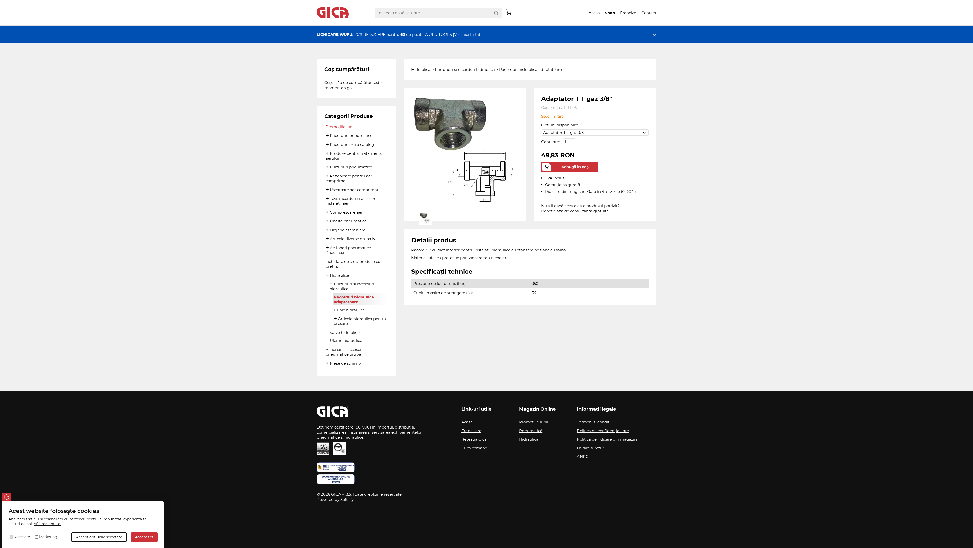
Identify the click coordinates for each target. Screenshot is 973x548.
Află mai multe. (47, 524)
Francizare (471, 430)
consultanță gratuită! (590, 211)
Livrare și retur (590, 448)
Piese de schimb (345, 363)
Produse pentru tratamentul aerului (355, 156)
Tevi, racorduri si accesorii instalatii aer (351, 201)
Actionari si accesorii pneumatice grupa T (345, 352)
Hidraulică (528, 439)
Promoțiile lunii (340, 126)
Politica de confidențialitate (603, 430)
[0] (425, 218)
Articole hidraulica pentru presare (360, 321)
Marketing (48, 537)
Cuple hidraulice (349, 309)
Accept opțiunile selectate (99, 537)
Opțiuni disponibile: (559, 125)
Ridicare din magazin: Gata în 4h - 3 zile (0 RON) (590, 191)
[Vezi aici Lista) (466, 34)
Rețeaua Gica (474, 439)
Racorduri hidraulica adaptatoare (354, 299)
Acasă (594, 12)
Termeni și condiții (594, 422)
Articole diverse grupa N (352, 238)
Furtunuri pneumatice (351, 167)
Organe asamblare (347, 230)
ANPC (582, 456)
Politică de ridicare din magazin (607, 439)
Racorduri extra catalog (352, 144)
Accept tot (144, 537)
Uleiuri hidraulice (346, 340)
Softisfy (347, 499)
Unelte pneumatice (348, 221)
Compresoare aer (346, 212)
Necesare (22, 537)
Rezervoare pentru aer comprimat (349, 178)
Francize (628, 12)
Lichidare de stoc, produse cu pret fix (353, 264)
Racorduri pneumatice (351, 135)
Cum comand (474, 448)
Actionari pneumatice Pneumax (348, 250)
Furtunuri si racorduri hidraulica (352, 286)
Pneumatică (530, 430)
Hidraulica (339, 275)
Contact (648, 12)
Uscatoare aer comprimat (354, 189)
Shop (610, 12)
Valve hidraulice (345, 332)
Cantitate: (551, 141)
